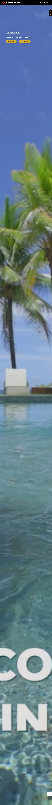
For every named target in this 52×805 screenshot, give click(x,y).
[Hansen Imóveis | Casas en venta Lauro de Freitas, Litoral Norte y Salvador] (11, 3)
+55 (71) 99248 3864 (43, 2)
